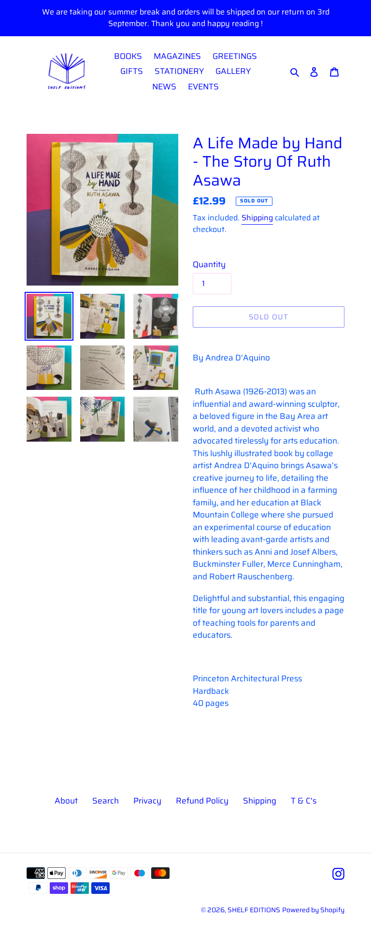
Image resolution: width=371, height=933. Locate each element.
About (66, 800)
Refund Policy (202, 800)
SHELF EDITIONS (254, 909)
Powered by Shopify (313, 909)
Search (105, 800)
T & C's (303, 800)
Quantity (209, 264)
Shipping (257, 218)
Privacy (147, 800)
